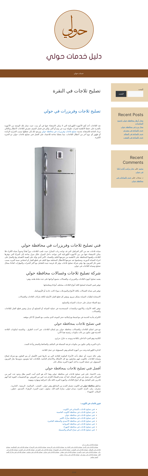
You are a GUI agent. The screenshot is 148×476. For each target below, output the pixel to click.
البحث (140, 89)
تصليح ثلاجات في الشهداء (61, 450)
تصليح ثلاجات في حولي (51, 452)
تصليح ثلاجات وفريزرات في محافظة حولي (59, 131)
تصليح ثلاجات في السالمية (19, 447)
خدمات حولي (78, 73)
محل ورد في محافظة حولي (132, 127)
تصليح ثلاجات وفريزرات (90, 445)
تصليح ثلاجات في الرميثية (55, 447)
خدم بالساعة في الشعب (133, 137)
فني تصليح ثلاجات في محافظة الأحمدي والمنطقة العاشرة (71, 421)
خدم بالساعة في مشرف (133, 130)
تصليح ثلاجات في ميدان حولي (69, 455)
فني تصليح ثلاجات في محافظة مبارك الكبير (77, 418)
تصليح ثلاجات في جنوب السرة (87, 452)
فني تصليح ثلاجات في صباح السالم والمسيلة (77, 430)
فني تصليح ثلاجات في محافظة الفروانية (78, 424)
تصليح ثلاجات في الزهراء (37, 447)
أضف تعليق (94, 457)
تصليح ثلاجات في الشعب (79, 450)
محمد (141, 169)
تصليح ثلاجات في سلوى (35, 452)
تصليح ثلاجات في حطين (68, 452)
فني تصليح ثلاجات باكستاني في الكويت (79, 409)
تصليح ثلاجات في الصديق (43, 450)
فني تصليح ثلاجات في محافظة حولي (80, 415)
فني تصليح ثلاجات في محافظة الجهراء (79, 427)
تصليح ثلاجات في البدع (90, 447)
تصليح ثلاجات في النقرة (27, 450)
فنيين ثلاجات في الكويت (91, 403)
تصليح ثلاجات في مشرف (88, 455)
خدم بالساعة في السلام (133, 134)
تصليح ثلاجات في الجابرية (73, 447)
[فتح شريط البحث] (65, 73)
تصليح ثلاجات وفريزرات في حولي (72, 111)
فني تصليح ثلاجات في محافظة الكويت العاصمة (76, 412)
